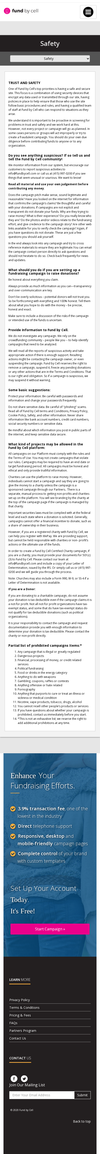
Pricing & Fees (20, 1015)
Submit (82, 1095)
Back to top (82, 1121)
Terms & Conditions (24, 1007)
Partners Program (22, 1030)
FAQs (13, 1023)
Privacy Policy (19, 1000)
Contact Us (17, 1038)
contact (38, 715)
